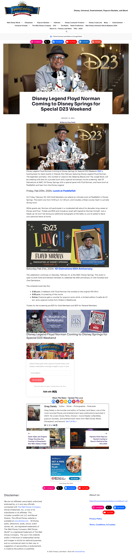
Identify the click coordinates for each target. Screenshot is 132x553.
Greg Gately (71, 122)
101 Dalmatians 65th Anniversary (74, 268)
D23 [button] (54, 26)
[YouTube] (54, 425)
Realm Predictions (76, 26)
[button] (66, 31)
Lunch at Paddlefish (64, 190)
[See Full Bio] (76, 421)
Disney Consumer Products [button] (74, 23)
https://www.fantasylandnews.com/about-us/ (108, 501)
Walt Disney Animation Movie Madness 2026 (101, 26)
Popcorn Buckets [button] (43, 23)
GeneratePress (80, 551)
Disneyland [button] (28, 23)
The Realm (64, 26)
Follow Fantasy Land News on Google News (67, 36)
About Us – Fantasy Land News (61, 29)
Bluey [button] (106, 23)
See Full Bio (71, 421)
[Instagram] (78, 401)
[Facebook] (53, 401)
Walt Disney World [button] (13, 23)
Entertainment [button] (118, 23)
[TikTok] (52, 425)
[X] (57, 401)
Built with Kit (50, 391)
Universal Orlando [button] (21, 26)
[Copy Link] (65, 401)
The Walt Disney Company (41, 26)
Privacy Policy (95, 519)
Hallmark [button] (57, 23)
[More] (82, 401)
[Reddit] (61, 401)
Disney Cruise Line (95, 23)
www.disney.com (21, 521)
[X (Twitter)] (47, 425)
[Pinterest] (73, 401)
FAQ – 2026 (78, 29)
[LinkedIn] (56, 425)
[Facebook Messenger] (69, 401)
